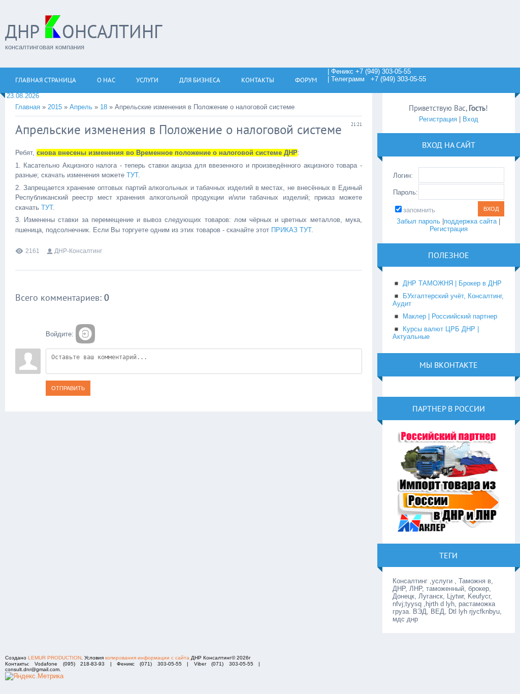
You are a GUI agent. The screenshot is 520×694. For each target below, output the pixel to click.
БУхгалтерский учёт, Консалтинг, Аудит (448, 299)
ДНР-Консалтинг (78, 251)
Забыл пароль (418, 221)
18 (103, 107)
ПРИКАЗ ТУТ (291, 230)
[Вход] (85, 333)
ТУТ (132, 175)
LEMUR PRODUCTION (54, 657)
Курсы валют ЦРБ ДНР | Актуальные (436, 332)
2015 (55, 107)
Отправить (68, 388)
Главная (27, 107)
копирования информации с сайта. (148, 657)
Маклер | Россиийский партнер (450, 316)
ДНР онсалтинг (83, 31)
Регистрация (438, 119)
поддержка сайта (470, 221)
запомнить (419, 210)
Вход (470, 119)
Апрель (81, 107)
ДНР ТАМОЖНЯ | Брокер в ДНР (452, 283)
